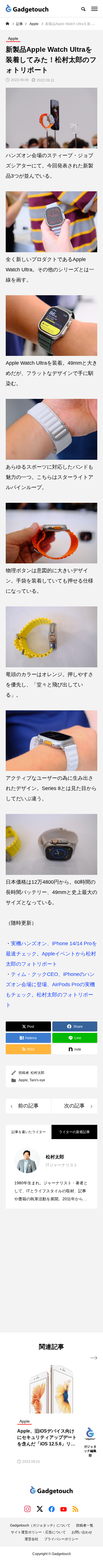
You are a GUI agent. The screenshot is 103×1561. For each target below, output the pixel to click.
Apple (23, 1080)
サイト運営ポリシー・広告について (38, 1532)
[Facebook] (51, 1509)
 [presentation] (93, 1358)
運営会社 (31, 1539)
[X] (39, 1509)
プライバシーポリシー (61, 1539)
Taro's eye (37, 1080)
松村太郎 (37, 1073)
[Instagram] (27, 1509)
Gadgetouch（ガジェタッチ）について (40, 1525)
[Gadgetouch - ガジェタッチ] (27, 8)
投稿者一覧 (84, 1525)
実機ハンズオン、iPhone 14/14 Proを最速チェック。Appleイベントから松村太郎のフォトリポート (51, 954)
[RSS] (75, 1509)
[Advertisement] (51, 1271)
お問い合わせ (82, 1532)
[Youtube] (63, 1509)
